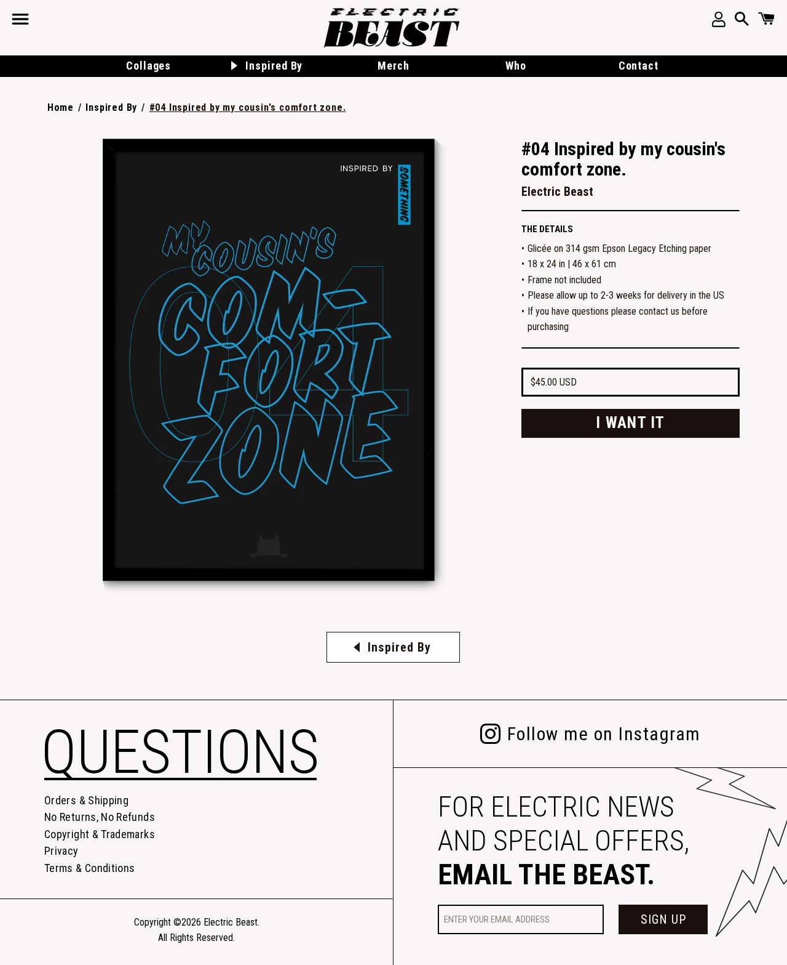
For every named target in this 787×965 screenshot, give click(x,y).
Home (60, 107)
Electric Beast (231, 922)
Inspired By (111, 107)
